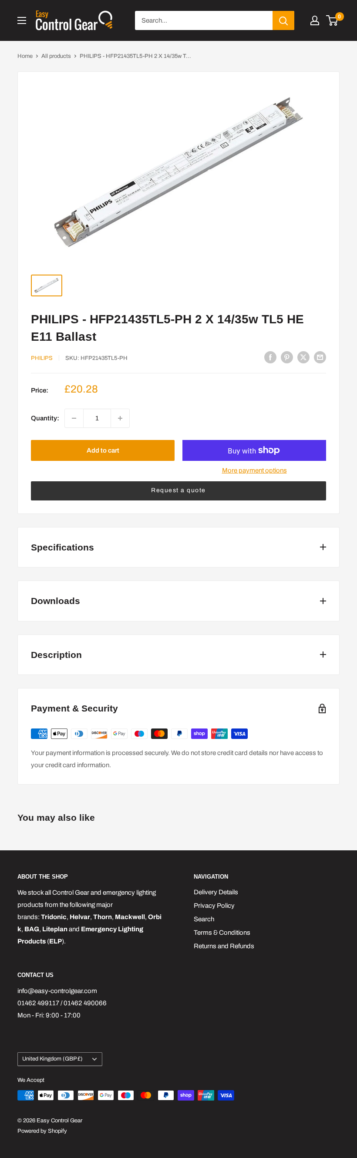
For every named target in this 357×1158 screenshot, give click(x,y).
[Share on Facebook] (270, 357)
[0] (332, 20)
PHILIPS (42, 358)
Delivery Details (216, 892)
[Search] (283, 20)
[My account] (314, 20)
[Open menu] (21, 20)
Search (204, 919)
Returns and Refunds (224, 946)
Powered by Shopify (42, 1131)
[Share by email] (320, 357)
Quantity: (45, 418)
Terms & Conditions (222, 932)
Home (25, 56)
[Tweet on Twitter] (303, 357)
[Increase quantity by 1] (120, 418)
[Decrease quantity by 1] (74, 418)
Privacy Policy (214, 905)
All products (56, 56)
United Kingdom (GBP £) (52, 1059)
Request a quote (178, 490)
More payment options (254, 470)
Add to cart (103, 450)
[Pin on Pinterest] (287, 357)
